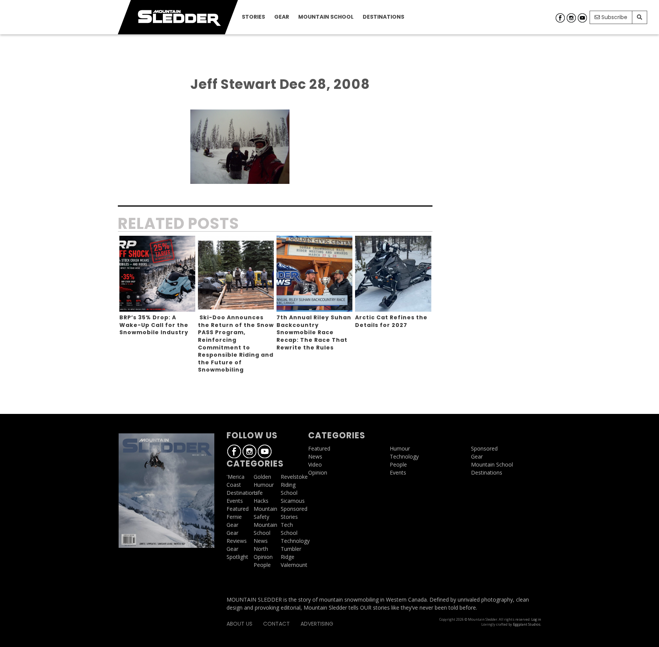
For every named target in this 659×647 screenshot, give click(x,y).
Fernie (234, 516)
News (261, 540)
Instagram (571, 18)
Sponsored (294, 508)
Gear (281, 17)
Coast (234, 484)
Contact (276, 624)
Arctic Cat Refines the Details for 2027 (391, 321)
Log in (536, 619)
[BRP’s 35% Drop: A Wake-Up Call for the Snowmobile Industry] (157, 274)
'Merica (235, 476)
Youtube (582, 18)
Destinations (383, 17)
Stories (253, 17)
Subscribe (613, 17)
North (261, 548)
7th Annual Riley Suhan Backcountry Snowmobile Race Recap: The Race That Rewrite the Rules (313, 332)
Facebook (560, 18)
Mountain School (326, 17)
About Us (239, 624)
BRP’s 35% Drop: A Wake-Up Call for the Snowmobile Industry (153, 325)
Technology (295, 540)
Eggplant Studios (526, 624)
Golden (262, 476)
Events (235, 500)
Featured (238, 508)
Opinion (263, 556)
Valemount (294, 564)
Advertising (317, 624)
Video (315, 464)
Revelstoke (294, 476)
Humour (264, 484)
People (262, 564)
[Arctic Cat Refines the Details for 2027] (393, 274)
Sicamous (293, 500)
